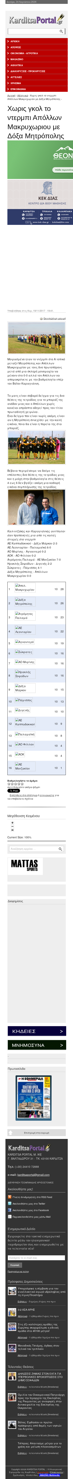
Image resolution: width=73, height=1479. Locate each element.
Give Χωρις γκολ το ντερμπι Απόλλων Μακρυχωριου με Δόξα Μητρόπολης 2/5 (12, 783)
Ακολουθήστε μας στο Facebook (31, 1210)
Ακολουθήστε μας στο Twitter (29, 1203)
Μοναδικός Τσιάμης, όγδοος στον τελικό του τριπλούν (38, 1347)
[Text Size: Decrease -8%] (12, 826)
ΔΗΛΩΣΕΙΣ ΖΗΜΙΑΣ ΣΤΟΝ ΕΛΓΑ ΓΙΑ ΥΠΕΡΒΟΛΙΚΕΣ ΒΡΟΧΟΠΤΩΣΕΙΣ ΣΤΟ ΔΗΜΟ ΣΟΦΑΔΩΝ (40, 1377)
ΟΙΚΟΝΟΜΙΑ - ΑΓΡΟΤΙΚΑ (24, 53)
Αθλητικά (22, 95)
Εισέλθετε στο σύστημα (23, 795)
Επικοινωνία (56, 1472)
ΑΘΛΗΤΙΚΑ (17, 65)
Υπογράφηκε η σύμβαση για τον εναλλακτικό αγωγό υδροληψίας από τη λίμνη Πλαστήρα (41, 1292)
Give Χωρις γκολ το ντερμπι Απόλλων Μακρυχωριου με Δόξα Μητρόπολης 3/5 (15, 783)
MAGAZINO (17, 59)
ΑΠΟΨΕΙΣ (16, 47)
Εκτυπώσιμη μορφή (55, 318)
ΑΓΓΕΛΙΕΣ (16, 77)
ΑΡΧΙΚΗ (15, 41)
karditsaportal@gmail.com (34, 1175)
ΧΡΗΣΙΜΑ (16, 83)
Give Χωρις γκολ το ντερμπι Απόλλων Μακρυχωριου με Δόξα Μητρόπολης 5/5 (22, 783)
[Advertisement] (36, 266)
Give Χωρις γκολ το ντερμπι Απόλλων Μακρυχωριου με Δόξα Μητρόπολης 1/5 (9, 783)
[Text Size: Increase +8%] (12, 822)
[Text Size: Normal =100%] (12, 830)
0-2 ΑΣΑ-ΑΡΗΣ (26, 1309)
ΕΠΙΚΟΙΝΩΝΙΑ (18, 89)
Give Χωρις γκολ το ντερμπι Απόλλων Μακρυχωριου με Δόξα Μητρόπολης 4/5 (19, 783)
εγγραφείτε (47, 795)
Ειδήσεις (22, 1301)
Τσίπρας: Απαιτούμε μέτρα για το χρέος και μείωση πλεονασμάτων (40, 1444)
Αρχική (11, 95)
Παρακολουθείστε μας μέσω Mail (32, 1216)
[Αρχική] (36, 18)
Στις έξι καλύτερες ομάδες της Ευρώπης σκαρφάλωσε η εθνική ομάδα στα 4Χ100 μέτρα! (38, 1327)
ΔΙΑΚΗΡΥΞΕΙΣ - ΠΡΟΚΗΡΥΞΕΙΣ (28, 71)
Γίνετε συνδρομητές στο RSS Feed (32, 1197)
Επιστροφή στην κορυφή (36, 1132)
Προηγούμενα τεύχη (18, 1271)
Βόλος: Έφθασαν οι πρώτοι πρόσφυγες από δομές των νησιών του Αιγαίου (40, 1425)
